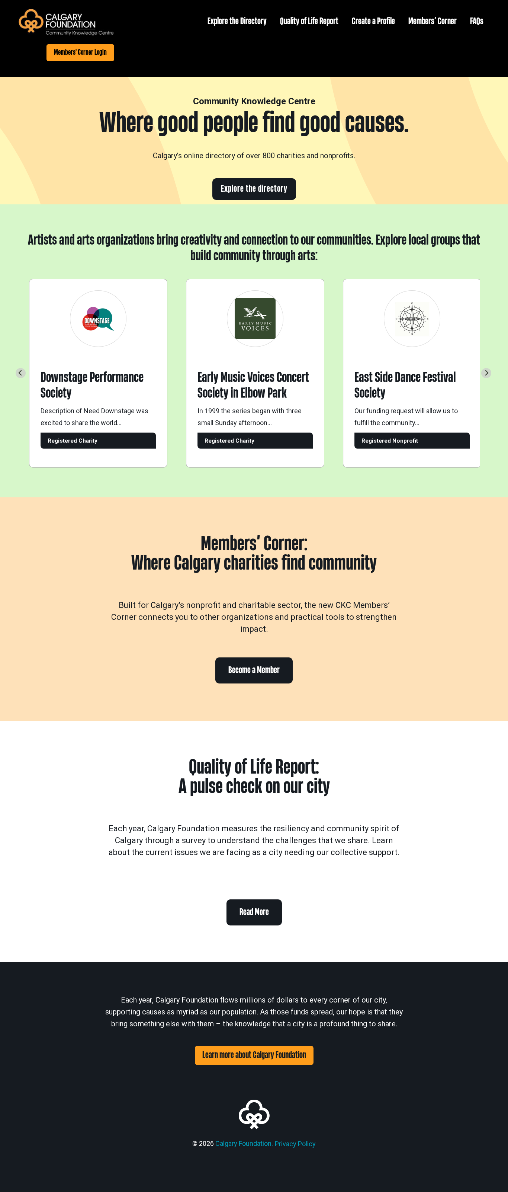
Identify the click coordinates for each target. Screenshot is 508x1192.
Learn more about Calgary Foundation (254, 1055)
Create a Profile (373, 21)
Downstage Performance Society (77, 385)
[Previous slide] (21, 373)
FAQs (476, 21)
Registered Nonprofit (375, 440)
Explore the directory (254, 189)
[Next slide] (486, 373)
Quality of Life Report (309, 21)
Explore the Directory (237, 21)
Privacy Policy (295, 1144)
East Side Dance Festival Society (391, 385)
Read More (254, 912)
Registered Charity (58, 440)
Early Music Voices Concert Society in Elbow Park (239, 385)
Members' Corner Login (80, 52)
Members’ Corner (432, 21)
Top (490, 1174)
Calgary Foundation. (244, 1143)
